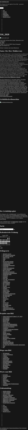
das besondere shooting (8, 261)
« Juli (1, 247)
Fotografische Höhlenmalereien (10, 324)
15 (8, 241)
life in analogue (14, 87)
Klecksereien (6, 337)
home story (5, 278)
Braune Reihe (6, 320)
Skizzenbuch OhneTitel (8, 342)
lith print (5, 286)
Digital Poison (6, 358)
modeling (5, 288)
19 (3, 243)
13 (5, 241)
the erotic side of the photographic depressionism (14, 344)
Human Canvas (6, 333)
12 (3, 241)
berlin (17, 80)
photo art (14, 91)
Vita (4, 10)
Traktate (5, 382)
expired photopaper (7, 269)
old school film (8, 91)
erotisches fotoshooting (8, 262)
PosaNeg (5, 339)
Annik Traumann (7, 392)
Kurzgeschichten (6, 376)
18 (2, 243)
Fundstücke (5, 328)
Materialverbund (6, 365)
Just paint (5, 335)
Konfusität (5, 374)
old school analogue (7, 295)
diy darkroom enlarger (13, 82)
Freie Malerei (6, 363)
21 (6, 243)
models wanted (6, 291)
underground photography (9, 309)
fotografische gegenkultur (19, 84)
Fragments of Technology (9, 326)
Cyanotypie (5, 357)
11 (2, 241)
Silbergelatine (5, 80)
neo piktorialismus (4, 89)
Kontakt (5, 11)
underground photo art (15, 92)
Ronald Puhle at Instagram (9, 402)
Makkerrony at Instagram (8, 400)
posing (4, 300)
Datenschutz (15, 221)
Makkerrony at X (7, 401)
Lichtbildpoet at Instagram (9, 397)
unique (7, 93)
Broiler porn (5, 321)
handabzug (5, 275)
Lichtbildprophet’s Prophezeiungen (11, 383)
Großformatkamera (7, 330)
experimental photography (14, 83)
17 (0, 243)
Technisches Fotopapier (8, 343)
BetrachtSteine (6, 319)
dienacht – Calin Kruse (8, 395)
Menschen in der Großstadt (21, 88)
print (24, 91)
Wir (4, 347)
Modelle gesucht (6, 17)
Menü (2, 8)
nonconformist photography (15, 89)
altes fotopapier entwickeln (9, 255)
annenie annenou (7, 391)
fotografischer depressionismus (7, 86)
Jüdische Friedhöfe (7, 334)
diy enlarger (21, 82)
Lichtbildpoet (6, 15)
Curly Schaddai (6, 393)
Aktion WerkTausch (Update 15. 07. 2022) (12, 316)
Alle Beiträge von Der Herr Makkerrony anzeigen (12, 76)
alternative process (7, 253)
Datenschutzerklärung (14, 428)
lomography (11, 88)
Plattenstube (5, 14)
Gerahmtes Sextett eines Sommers (10, 329)
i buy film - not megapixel (9, 279)
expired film (5, 266)
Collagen (5, 356)
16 (9, 241)
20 (5, 243)
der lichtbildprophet (4, 1)
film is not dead (9, 84)
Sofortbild (5, 368)
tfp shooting (5, 304)
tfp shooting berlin (7, 305)
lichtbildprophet (6, 282)
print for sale (6, 302)
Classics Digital (6, 323)
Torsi (4, 346)
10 (0, 241)
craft (20, 80)
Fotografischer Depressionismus (10, 325)
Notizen (4, 378)
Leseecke (5, 13)
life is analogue (21, 87)
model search (6, 289)
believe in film (11, 80)
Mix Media (5, 366)
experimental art (3, 83)
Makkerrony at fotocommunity (10, 399)
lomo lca (6, 88)
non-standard (6, 292)
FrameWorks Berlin (7, 396)
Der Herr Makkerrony (5, 79)
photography (19, 91)
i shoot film (7, 87)
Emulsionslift (6, 359)
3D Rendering (6, 353)
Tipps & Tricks (6, 381)
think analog (6, 92)
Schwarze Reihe (6, 341)
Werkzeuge (5, 385)
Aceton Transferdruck (8, 354)
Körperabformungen (7, 361)
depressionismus (3, 82)
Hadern (4, 332)
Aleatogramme (6, 317)
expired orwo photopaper (8, 268)
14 (6, 241)
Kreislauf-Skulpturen (7, 362)
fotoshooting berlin (7, 274)
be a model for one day (8, 256)
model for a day (6, 287)
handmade (17, 86)
